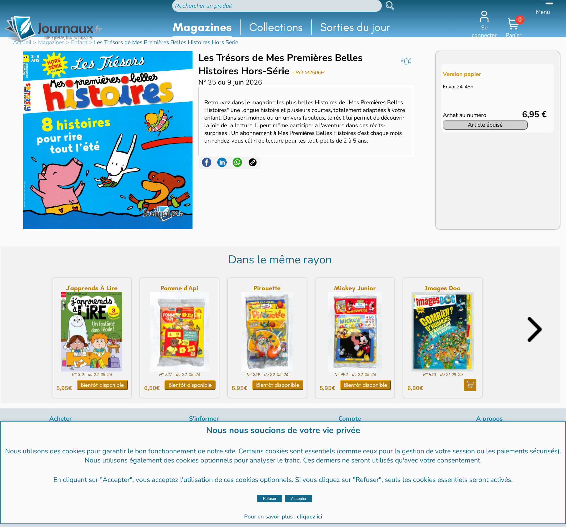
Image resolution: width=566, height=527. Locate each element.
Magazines (202, 27)
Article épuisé (485, 125)
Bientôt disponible (102, 384)
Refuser (269, 498)
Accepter (298, 498)
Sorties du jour (355, 27)
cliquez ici (309, 517)
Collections (275, 27)
